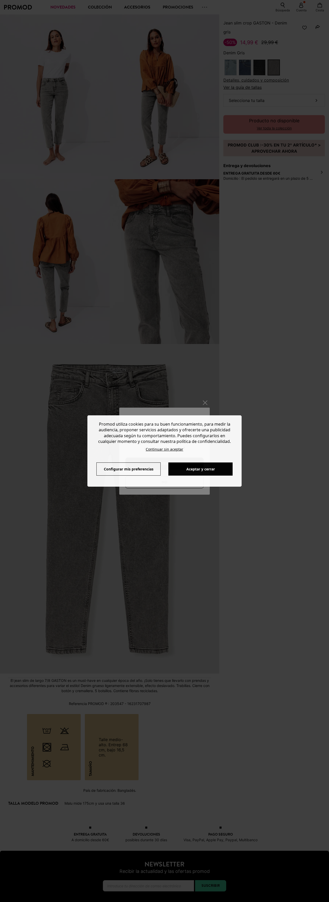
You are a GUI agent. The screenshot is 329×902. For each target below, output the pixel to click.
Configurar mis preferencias (128, 469)
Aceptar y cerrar (200, 469)
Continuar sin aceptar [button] (164, 449)
